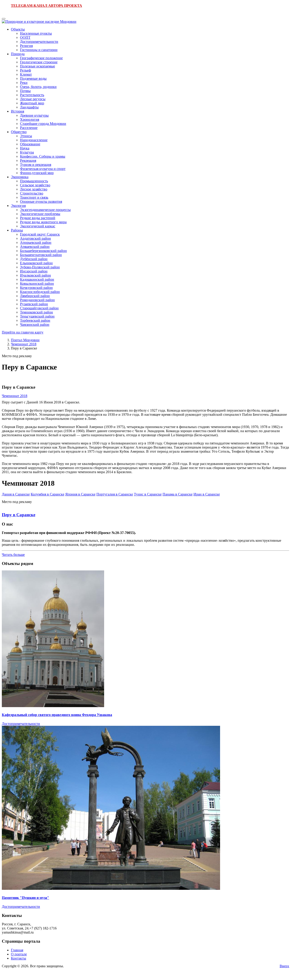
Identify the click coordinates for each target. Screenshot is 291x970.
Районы (17, 230)
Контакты (18, 958)
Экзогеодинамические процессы (45, 210)
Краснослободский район (40, 292)
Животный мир (32, 103)
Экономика (19, 177)
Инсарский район (34, 271)
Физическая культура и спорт (42, 169)
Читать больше (13, 555)
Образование (30, 144)
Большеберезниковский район (43, 251)
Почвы (25, 91)
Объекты (18, 29)
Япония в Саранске (80, 494)
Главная (17, 950)
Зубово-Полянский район (40, 267)
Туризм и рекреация (35, 165)
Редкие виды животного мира (43, 222)
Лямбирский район (35, 296)
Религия (26, 46)
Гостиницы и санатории (39, 50)
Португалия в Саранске (114, 494)
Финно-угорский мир (37, 173)
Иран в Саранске (206, 494)
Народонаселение (34, 140)
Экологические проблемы (40, 214)
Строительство (31, 193)
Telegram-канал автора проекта (46, 6)
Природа (18, 54)
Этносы (26, 136)
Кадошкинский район (37, 279)
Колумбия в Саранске (47, 494)
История (17, 111)
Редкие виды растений (37, 218)
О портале (19, 954)
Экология (18, 206)
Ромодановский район (37, 300)
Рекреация (28, 160)
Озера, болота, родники (38, 87)
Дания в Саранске (16, 494)
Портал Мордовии (25, 340)
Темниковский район (36, 312)
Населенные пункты (36, 33)
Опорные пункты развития (41, 201)
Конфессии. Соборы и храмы (42, 156)
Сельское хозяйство (35, 185)
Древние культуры (34, 115)
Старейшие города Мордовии (43, 124)
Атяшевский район (35, 247)
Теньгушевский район (37, 316)
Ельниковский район (36, 263)
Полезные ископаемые (37, 66)
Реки (24, 83)
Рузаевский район (34, 304)
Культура (27, 152)
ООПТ (25, 37)
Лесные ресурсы (32, 99)
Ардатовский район (35, 238)
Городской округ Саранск (40, 234)
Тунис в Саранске (148, 494)
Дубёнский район (34, 259)
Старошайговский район (39, 308)
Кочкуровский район (36, 288)
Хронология (29, 119)
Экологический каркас (37, 226)
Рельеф (25, 70)
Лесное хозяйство (33, 189)
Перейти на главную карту (22, 332)
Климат (26, 74)
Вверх (284, 966)
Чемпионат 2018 (23, 344)
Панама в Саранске (178, 494)
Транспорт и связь (34, 197)
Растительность (32, 95)
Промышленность (34, 181)
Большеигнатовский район (41, 255)
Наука (24, 148)
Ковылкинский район (37, 283)
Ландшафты (29, 107)
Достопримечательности (39, 42)
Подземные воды (33, 78)
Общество (19, 132)
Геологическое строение (39, 62)
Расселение (29, 128)
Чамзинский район (34, 324)
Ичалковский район (35, 275)
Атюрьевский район (35, 242)
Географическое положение (41, 58)
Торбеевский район (35, 320)
